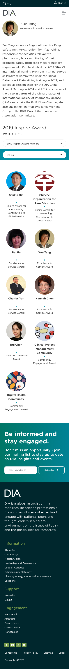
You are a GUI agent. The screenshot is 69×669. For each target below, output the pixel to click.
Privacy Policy (30, 652)
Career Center (12, 627)
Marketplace (11, 632)
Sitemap (48, 652)
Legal (62, 652)
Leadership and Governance (20, 563)
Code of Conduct (14, 567)
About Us (9, 550)
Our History (11, 554)
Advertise (9, 595)
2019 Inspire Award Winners (23, 143)
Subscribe (49, 470)
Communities (11, 623)
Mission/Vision (12, 558)
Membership (11, 614)
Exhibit (8, 599)
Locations (9, 580)
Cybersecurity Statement (18, 572)
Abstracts (9, 618)
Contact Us (10, 652)
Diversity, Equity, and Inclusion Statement (27, 576)
